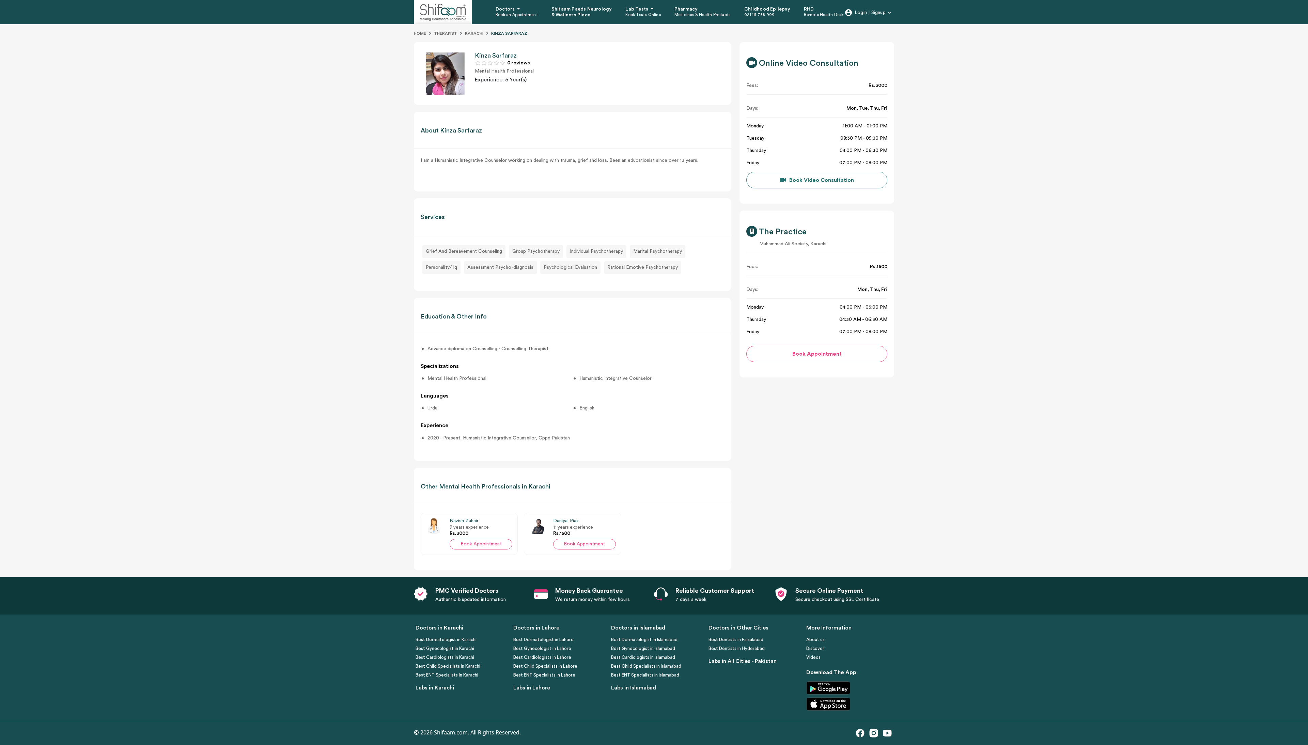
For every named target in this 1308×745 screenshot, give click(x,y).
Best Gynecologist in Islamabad (643, 648)
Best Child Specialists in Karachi (448, 666)
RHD (809, 9)
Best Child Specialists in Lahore (545, 666)
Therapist (445, 33)
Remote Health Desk (824, 15)
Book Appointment (481, 544)
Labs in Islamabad (633, 687)
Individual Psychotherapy (596, 251)
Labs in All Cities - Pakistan (742, 661)
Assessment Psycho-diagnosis (500, 267)
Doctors (506, 9)
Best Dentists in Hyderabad (736, 648)
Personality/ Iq (441, 267)
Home (420, 33)
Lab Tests (637, 9)
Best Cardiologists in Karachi (445, 657)
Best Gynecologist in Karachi (445, 648)
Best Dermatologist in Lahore (543, 639)
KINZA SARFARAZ (509, 33)
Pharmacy (686, 9)
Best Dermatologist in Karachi (446, 639)
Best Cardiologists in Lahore (542, 657)
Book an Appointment (517, 15)
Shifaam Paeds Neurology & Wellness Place (581, 12)
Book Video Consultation (821, 180)
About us (815, 639)
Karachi (474, 33)
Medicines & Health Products (702, 15)
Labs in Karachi (435, 687)
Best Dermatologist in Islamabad (644, 639)
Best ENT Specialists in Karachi (447, 675)
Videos (813, 657)
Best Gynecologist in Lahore (542, 648)
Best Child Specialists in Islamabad (646, 666)
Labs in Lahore (531, 687)
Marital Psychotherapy (657, 251)
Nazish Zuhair (464, 520)
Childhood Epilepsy (767, 9)
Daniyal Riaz (566, 520)
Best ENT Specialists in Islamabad (645, 675)
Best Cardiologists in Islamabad (643, 657)
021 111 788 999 (759, 15)
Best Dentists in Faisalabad (735, 639)
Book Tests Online (642, 15)
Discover (815, 648)
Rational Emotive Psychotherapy (642, 267)
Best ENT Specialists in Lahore (544, 675)
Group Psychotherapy (536, 251)
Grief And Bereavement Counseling (464, 251)
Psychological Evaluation (570, 267)
